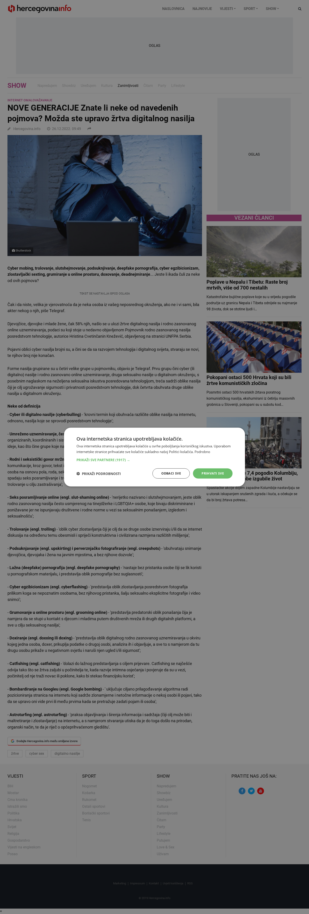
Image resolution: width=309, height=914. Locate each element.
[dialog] (154, 457)
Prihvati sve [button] (213, 473)
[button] (154, 460)
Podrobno (202, 451)
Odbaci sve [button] (171, 473)
